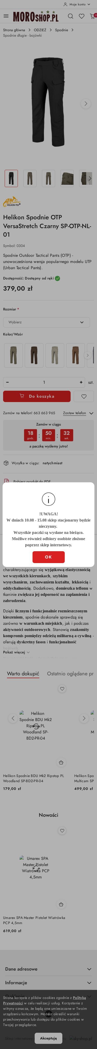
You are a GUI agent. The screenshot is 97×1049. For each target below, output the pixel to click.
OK (48, 557)
